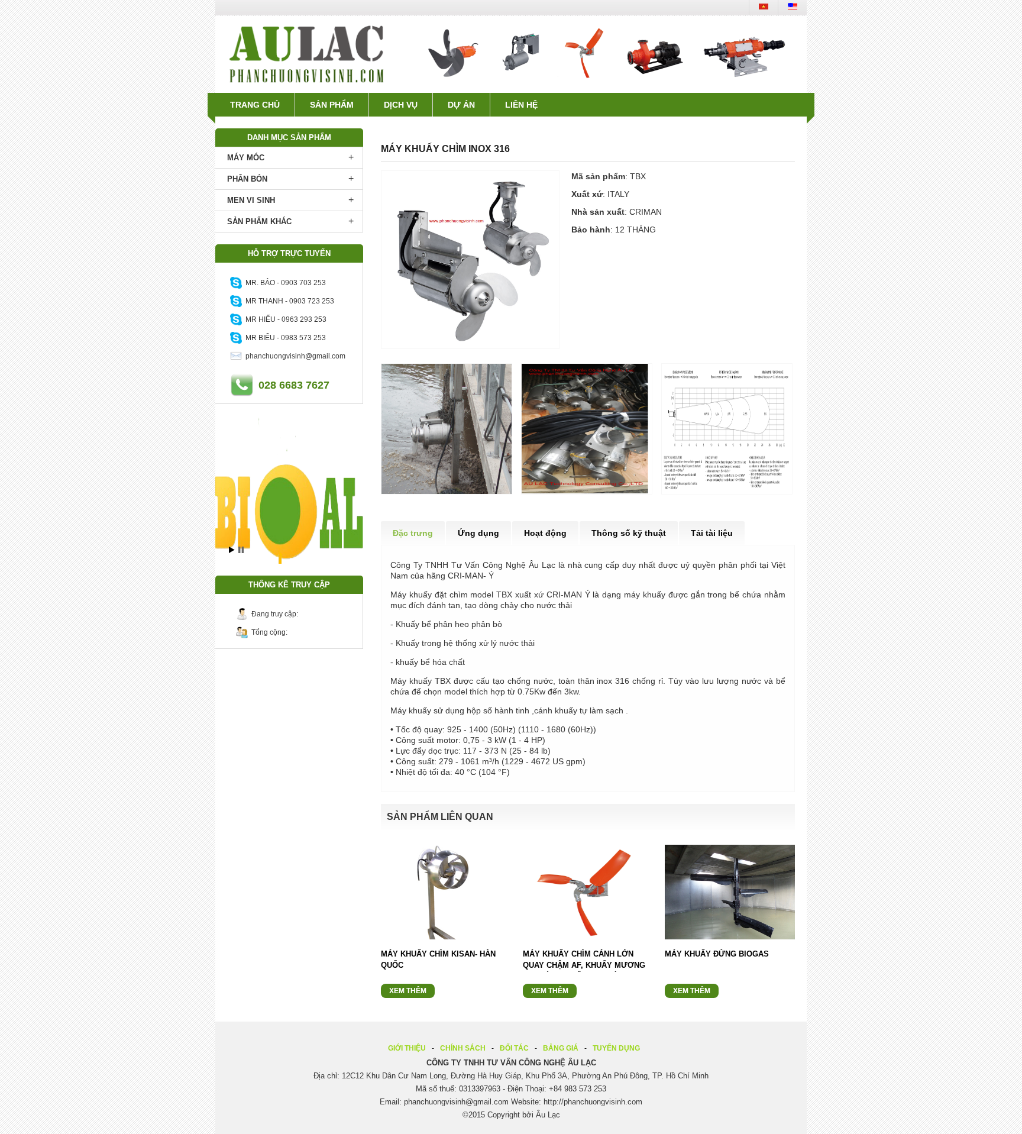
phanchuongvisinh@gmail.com (293, 356)
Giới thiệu (407, 1048)
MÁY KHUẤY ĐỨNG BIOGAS (717, 953)
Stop (241, 550)
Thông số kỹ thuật (628, 533)
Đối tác (514, 1048)
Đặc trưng (413, 533)
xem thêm (407, 991)
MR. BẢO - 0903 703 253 (284, 283)
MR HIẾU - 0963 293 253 (284, 319)
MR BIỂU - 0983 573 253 (284, 338)
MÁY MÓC (245, 157)
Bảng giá (560, 1048)
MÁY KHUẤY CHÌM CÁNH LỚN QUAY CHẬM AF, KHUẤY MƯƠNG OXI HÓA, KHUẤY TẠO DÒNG (584, 965)
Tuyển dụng (616, 1048)
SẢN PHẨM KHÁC (259, 221)
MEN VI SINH (251, 200)
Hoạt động (545, 533)
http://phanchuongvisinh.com (593, 1101)
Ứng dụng (478, 533)
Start (232, 550)
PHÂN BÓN (247, 179)
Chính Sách (463, 1048)
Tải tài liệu (712, 533)
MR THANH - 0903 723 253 (288, 301)
